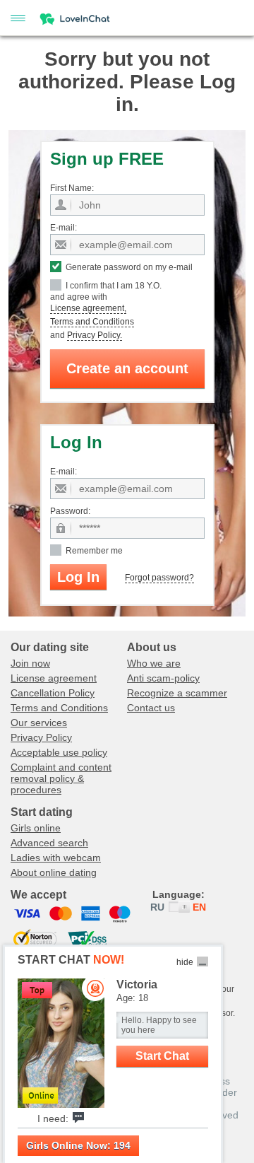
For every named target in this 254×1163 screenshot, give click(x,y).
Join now (30, 663)
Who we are (154, 663)
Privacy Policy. (94, 335)
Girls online (36, 828)
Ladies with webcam (56, 857)
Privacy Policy (41, 737)
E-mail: (63, 228)
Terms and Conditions (92, 322)
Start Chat (162, 1056)
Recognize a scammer (177, 693)
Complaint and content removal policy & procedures (61, 778)
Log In (78, 577)
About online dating (54, 872)
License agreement (54, 678)
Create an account (127, 368)
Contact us (151, 707)
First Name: (72, 188)
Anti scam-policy (163, 678)
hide (184, 962)
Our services (39, 722)
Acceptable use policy (59, 752)
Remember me (93, 551)
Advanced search (49, 842)
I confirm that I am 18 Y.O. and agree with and (106, 310)
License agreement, (88, 308)
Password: (70, 511)
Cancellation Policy (53, 693)
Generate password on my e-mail (128, 267)
